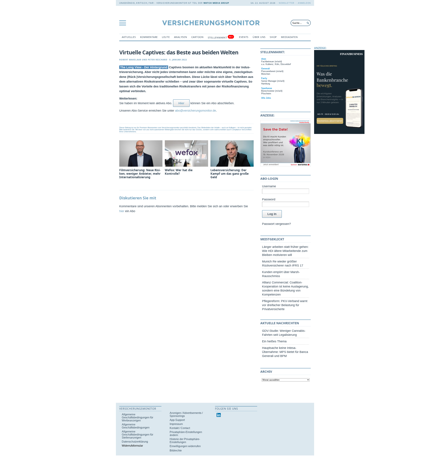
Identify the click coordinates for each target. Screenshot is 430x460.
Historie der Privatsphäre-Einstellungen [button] (185, 441)
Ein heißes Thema (274, 341)
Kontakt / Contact (180, 428)
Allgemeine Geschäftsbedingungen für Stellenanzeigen (137, 434)
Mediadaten (289, 37)
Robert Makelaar (130, 59)
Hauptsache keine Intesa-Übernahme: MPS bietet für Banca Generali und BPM (285, 352)
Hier (181, 103)
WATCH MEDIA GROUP (216, 3)
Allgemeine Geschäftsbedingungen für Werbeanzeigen (137, 417)
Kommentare (149, 37)
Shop (273, 37)
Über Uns (259, 37)
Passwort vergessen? (276, 224)
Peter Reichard (157, 59)
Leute (166, 37)
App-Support (177, 420)
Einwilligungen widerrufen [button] (185, 446)
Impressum (176, 424)
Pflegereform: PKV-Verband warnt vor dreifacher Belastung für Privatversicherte (284, 305)
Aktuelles (129, 37)
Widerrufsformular (132, 445)
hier (121, 211)
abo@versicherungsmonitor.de (195, 110)
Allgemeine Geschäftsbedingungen (135, 426)
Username (269, 186)
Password (268, 199)
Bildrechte (176, 450)
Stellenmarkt (220, 37)
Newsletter (286, 3)
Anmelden (304, 3)
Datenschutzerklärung (135, 441)
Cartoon (197, 37)
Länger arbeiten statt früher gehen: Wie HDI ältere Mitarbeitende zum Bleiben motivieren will (285, 251)
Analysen (180, 37)
